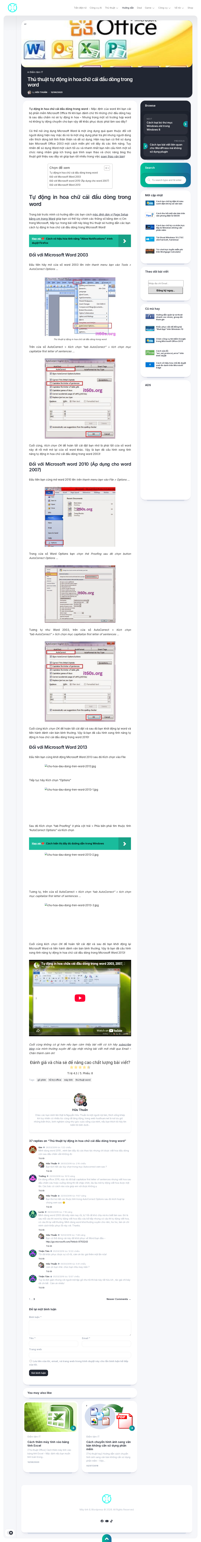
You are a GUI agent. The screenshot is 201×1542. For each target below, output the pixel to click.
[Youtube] (106, 1521)
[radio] (71, 1068)
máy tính (68, 1079)
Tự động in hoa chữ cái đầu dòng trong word (73, 172)
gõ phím (42, 1079)
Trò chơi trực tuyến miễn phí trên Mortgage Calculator (169, 250)
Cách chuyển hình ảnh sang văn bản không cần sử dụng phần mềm (108, 1445)
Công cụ (163, 7)
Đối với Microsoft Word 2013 (64, 184)
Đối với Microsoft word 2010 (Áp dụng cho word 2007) (79, 180)
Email (86, 1338)
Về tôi (177, 7)
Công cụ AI (96, 7)
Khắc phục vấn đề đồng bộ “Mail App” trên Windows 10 (169, 328)
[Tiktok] (111, 1521)
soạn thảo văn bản (112, 156)
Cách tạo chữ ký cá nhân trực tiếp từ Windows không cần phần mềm (170, 227)
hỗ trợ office (55, 1079)
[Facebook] (102, 1521)
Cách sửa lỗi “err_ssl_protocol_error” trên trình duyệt (170, 353)
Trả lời (41, 1158)
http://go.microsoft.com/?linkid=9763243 (67, 1241)
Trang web (35, 1349)
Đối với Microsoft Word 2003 (65, 176)
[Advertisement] (165, 444)
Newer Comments (119, 1299)
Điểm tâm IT (36, 72)
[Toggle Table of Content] (105, 168)
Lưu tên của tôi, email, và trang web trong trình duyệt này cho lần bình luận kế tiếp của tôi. (78, 1363)
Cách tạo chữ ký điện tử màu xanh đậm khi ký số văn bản (169, 202)
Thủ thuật (110, 7)
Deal (139, 7)
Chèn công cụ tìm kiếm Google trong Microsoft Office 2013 (171, 340)
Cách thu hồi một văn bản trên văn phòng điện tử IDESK (170, 214)
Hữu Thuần (39, 92)
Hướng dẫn (128, 7)
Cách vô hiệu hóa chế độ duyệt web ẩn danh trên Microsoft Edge (171, 365)
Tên (32, 1338)
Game (148, 7)
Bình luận (35, 1317)
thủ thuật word (83, 1079)
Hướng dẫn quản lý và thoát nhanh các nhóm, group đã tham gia (169, 317)
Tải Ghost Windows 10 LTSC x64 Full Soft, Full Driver (170, 238)
